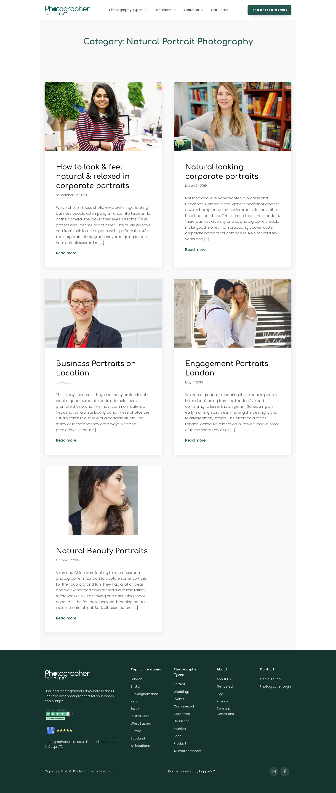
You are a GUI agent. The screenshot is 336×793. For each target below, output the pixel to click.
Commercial (184, 706)
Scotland (138, 738)
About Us (224, 679)
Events (179, 699)
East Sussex (140, 716)
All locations (140, 745)
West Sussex (141, 723)
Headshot (181, 721)
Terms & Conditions (225, 711)
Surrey (136, 731)
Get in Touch (270, 679)
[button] (128, 10)
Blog (220, 694)
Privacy (222, 701)
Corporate (182, 714)
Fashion (180, 728)
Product (180, 743)
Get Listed (225, 686)
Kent (134, 701)
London (136, 679)
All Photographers (188, 751)
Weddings (181, 691)
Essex (135, 708)
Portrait (179, 684)
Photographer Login (275, 686)
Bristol (135, 686)
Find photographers (269, 10)
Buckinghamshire (144, 694)
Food (177, 736)
